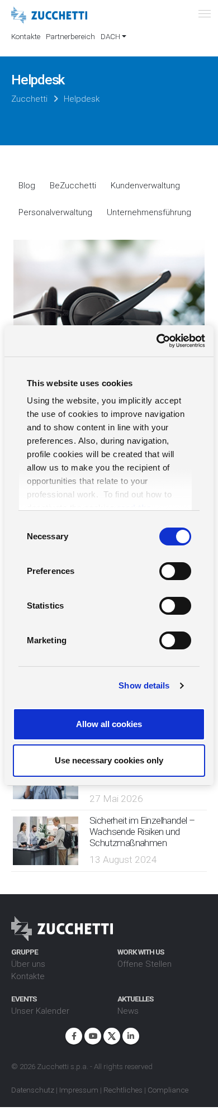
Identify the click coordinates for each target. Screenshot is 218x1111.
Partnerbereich (70, 36)
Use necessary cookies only (109, 760)
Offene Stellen (144, 964)
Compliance (168, 1089)
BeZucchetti (73, 186)
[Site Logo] (49, 16)
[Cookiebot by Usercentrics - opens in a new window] (156, 341)
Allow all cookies (109, 724)
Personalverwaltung (55, 212)
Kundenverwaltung (145, 186)
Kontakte (25, 36)
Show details (144, 685)
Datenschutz (32, 1089)
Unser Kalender (40, 1011)
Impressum (78, 1089)
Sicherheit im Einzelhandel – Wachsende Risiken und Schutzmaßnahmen (142, 831)
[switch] (175, 571)
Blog (26, 186)
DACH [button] (110, 36)
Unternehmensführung (149, 212)
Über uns (28, 964)
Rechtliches (123, 1089)
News (128, 1011)
